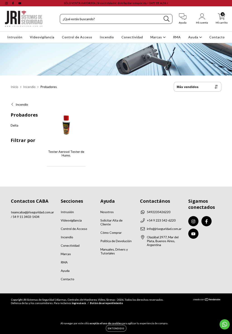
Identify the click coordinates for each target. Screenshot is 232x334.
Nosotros (107, 212)
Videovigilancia (42, 37)
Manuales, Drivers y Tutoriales (114, 251)
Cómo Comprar (111, 232)
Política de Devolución (116, 241)
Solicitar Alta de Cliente (111, 222)
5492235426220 (158, 212)
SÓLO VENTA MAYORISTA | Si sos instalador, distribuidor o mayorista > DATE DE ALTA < (116, 3)
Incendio (107, 37)
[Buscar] (166, 19)
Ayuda (193, 37)
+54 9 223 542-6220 (161, 220)
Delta (14, 125)
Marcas (156, 37)
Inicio (14, 87)
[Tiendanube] (207, 300)
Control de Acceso (77, 37)
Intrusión (14, 37)
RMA (177, 37)
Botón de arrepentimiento (106, 303)
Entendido (116, 328)
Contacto (217, 37)
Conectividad (132, 37)
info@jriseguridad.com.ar (164, 229)
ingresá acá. (79, 303)
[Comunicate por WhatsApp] (225, 324)
